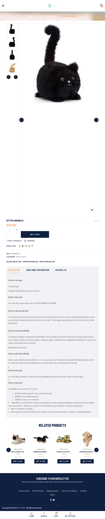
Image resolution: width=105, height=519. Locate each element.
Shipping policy (52, 491)
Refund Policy (38, 491)
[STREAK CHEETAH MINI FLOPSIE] (64, 439)
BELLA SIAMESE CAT (18, 452)
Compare (31, 241)
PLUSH (39, 16)
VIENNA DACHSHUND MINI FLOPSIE (44, 452)
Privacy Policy (24, 491)
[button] (101, 5)
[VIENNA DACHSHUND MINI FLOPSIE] (41, 439)
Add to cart (35, 234)
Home (30, 16)
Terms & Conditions (69, 491)
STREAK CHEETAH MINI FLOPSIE (66, 452)
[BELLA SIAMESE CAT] (18, 439)
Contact (83, 491)
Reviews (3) (60, 270)
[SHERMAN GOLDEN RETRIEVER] (87, 439)
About (52, 494)
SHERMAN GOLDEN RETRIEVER (89, 452)
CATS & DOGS (51, 16)
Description (14, 270)
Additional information (37, 270)
